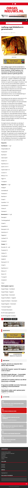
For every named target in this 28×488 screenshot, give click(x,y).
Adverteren (3, 454)
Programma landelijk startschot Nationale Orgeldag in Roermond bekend (13, 385)
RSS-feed (3, 467)
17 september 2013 (6, 32)
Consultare (7, 319)
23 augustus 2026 (5, 377)
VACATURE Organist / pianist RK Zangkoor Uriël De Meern (13, 369)
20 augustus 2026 (5, 382)
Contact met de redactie (6, 452)
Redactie (13, 32)
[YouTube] (15, 4)
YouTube (3, 465)
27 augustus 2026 (5, 367)
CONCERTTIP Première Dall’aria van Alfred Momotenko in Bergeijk (13, 380)
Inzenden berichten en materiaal (7, 453)
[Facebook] (13, 4)
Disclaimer (3, 456)
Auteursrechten (4, 457)
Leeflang (14, 319)
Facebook (3, 464)
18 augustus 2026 (5, 393)
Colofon (2, 458)
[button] (26, 20)
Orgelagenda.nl (4, 472)
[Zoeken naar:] (14, 23)
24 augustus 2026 (5, 372)
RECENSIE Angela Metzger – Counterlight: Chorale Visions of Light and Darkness (13, 375)
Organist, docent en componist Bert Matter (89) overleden (11, 364)
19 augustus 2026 (5, 388)
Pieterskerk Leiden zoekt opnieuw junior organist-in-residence (13, 390)
